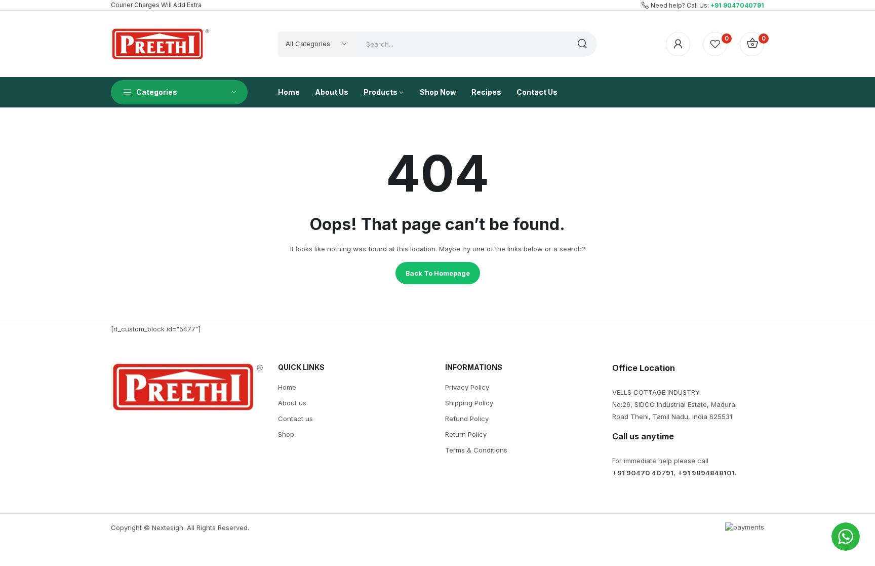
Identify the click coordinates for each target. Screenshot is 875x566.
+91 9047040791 (737, 5)
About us (292, 403)
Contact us (295, 418)
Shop (286, 434)
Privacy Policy (467, 387)
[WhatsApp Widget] (845, 536)
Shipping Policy (469, 403)
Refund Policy (467, 418)
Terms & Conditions (476, 450)
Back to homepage (438, 273)
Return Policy (466, 434)
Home (287, 387)
